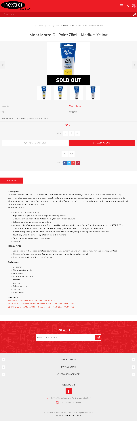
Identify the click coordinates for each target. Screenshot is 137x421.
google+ (78, 163)
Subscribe (98, 337)
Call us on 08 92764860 (70, 403)
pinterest (73, 163)
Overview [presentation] (11, 181)
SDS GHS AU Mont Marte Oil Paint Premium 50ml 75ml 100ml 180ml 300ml (41, 304)
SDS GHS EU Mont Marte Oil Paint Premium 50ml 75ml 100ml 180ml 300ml (41, 307)
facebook (65, 163)
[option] (44, 92)
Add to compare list (65, 154)
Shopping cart (133, 5)
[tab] (11, 181)
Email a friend (71, 154)
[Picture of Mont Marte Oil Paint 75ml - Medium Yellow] (44, 92)
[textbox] (66, 14)
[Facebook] (69, 391)
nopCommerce (74, 415)
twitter (69, 163)
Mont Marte (75, 106)
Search (134, 14)
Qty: (59, 133)
